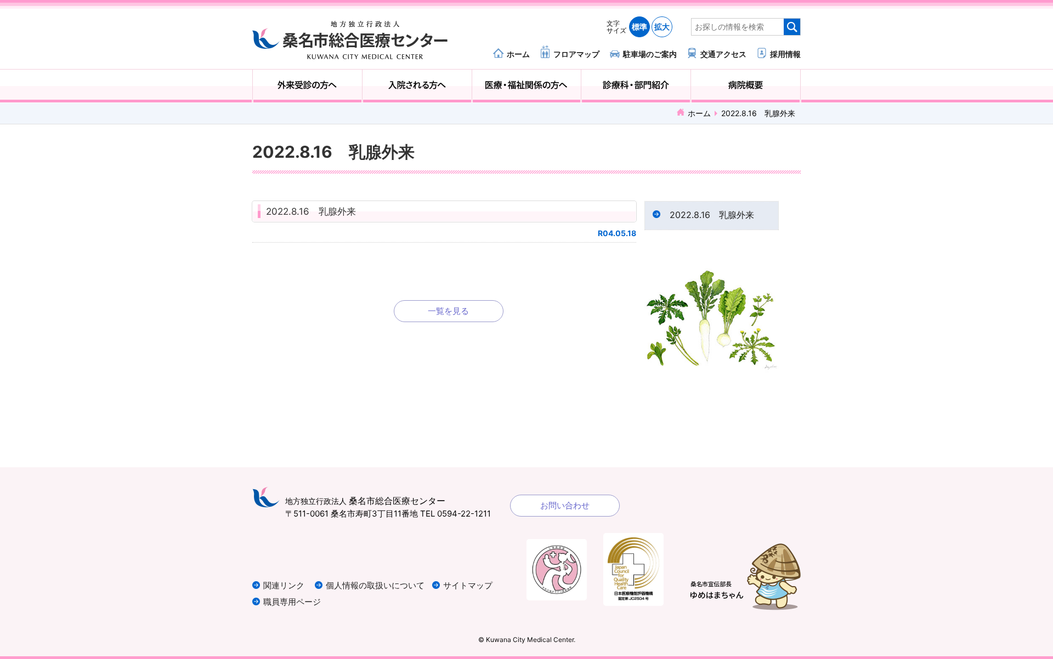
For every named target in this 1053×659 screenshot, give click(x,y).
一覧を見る (448, 311)
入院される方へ (417, 86)
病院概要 (746, 86)
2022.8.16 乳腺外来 (311, 211)
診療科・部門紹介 (636, 86)
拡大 (662, 26)
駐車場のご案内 (650, 53)
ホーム (518, 53)
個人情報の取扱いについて (375, 585)
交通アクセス (723, 53)
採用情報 (785, 53)
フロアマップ (576, 53)
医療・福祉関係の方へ (527, 86)
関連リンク (283, 585)
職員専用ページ (292, 602)
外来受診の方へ (307, 86)
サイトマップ (467, 585)
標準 (639, 26)
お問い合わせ (565, 505)
